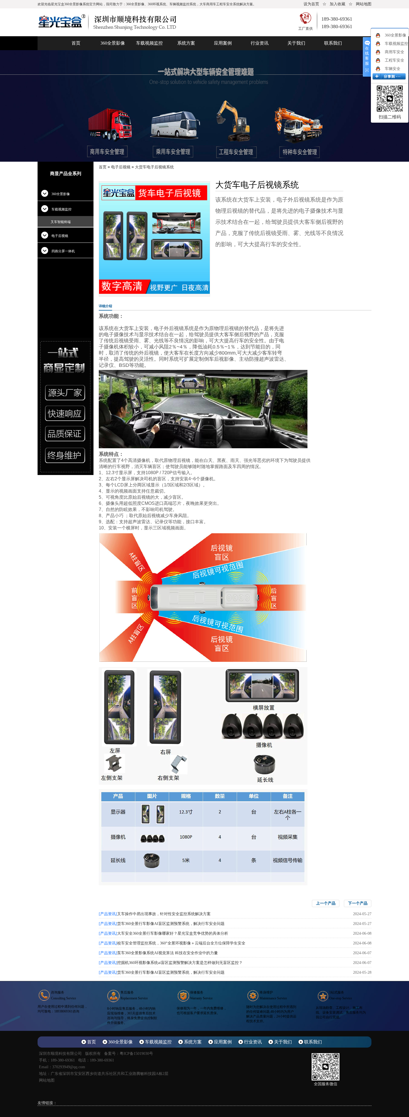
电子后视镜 (59, 236)
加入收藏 (337, 4)
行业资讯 (259, 43)
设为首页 (311, 4)
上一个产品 (326, 903)
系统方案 (186, 43)
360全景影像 (112, 43)
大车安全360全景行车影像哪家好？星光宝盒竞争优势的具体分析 (172, 933)
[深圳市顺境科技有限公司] (107, 22)
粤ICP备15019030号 (136, 1053)
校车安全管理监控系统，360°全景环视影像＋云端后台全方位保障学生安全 (181, 943)
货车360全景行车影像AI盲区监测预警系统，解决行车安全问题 (171, 924)
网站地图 (363, 4)
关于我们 (296, 43)
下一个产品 (358, 903)
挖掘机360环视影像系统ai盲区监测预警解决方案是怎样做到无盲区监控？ (180, 963)
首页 (76, 43)
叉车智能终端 (61, 222)
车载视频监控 (149, 43)
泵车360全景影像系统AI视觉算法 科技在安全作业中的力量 (167, 953)
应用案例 (223, 43)
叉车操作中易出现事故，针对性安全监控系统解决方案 (164, 914)
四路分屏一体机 (63, 251)
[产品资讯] (108, 914)
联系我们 (333, 43)
